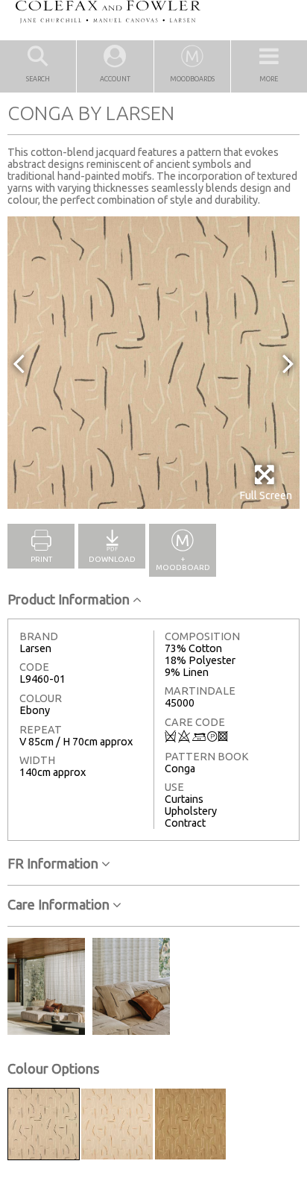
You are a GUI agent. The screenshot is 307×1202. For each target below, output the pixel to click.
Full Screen (265, 495)
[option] (153, 362)
